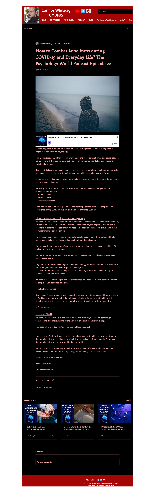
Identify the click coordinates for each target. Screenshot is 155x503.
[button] (128, 28)
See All (128, 400)
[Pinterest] (88, 11)
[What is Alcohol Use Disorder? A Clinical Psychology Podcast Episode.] (40, 413)
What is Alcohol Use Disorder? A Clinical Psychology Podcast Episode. (40, 428)
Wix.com (115, 483)
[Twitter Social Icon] (83, 11)
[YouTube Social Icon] (104, 480)
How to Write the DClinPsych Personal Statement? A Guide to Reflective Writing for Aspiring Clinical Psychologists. (77, 428)
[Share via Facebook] (37, 380)
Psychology (28, 28)
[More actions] (118, 43)
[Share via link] (53, 380)
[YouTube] (77, 11)
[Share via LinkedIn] (48, 380)
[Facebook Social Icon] (98, 480)
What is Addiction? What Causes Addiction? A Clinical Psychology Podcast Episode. (114, 428)
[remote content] (77, 141)
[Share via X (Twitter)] (42, 380)
